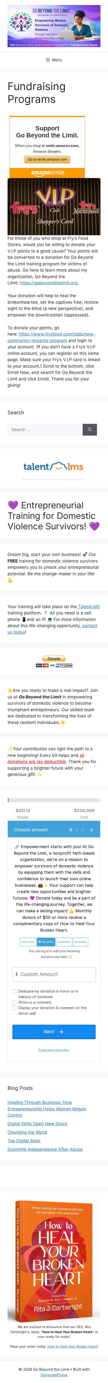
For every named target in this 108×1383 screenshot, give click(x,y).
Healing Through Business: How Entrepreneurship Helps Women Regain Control (47, 1109)
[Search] (90, 430)
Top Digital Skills (24, 1140)
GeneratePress (54, 1374)
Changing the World (27, 1132)
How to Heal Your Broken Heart (72, 1346)
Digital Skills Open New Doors (37, 1123)
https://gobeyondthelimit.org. (49, 282)
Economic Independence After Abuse (45, 1149)
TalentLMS (89, 606)
